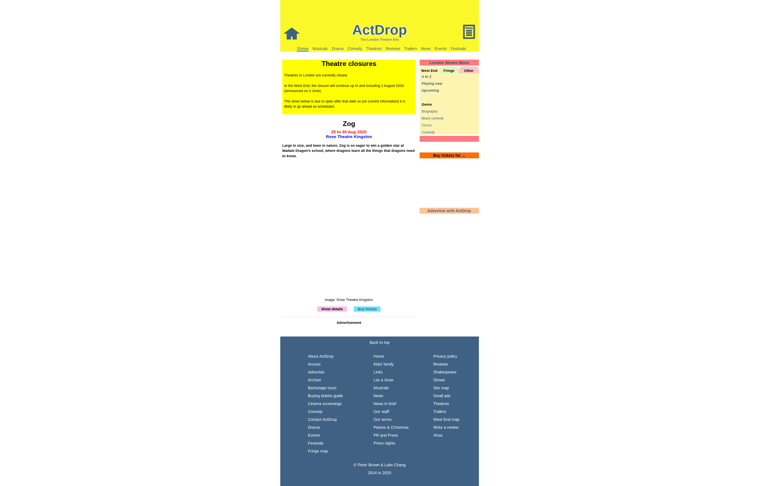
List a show (383, 380)
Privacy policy (445, 356)
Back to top (380, 342)
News (426, 48)
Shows (303, 48)
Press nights (384, 443)
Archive (314, 380)
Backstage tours (322, 388)
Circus (427, 125)
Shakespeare (444, 372)
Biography (430, 111)
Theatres (374, 48)
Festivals (458, 48)
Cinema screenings (325, 403)
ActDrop (379, 30)
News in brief (385, 403)
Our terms (383, 419)
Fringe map (318, 451)
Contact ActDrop (322, 419)
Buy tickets (367, 309)
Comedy (354, 48)
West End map (446, 419)
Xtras (438, 435)
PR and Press (386, 435)
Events (441, 48)
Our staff (381, 411)
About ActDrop (320, 356)
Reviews (393, 48)
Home (379, 356)
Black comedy (433, 118)
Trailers (410, 48)
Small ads (441, 396)
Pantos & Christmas (391, 427)
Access (314, 364)
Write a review (445, 427)
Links (378, 372)
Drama (338, 48)
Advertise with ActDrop (449, 211)
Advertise (316, 372)
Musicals (320, 48)
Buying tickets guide (325, 396)
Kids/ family (384, 364)
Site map (441, 388)
